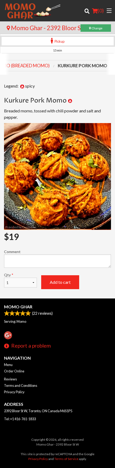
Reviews (10, 379)
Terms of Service (66, 459)
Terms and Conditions (20, 385)
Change (96, 28)
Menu (8, 365)
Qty (8, 275)
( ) (101, 10)
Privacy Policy (14, 392)
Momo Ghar (18, 306)
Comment (12, 251)
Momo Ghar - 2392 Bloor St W (50, 28)
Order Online (14, 371)
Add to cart (60, 282)
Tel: (20, 419)
